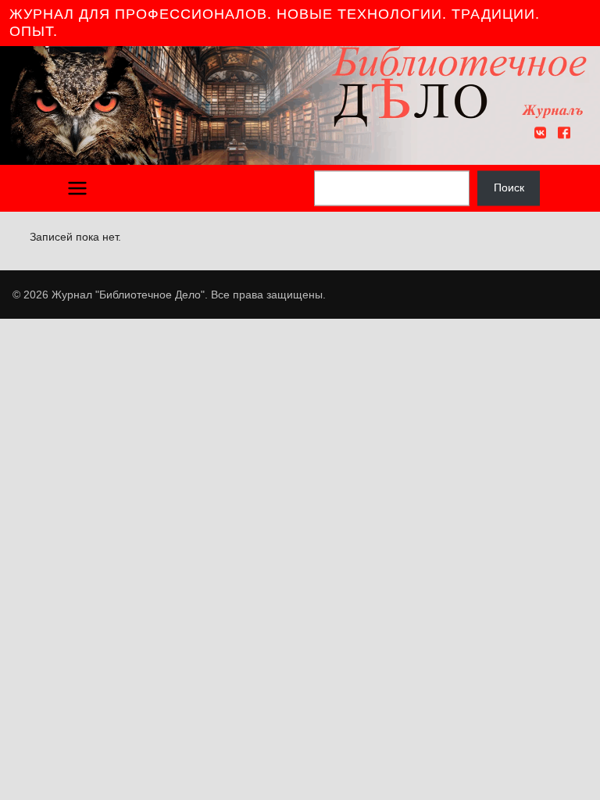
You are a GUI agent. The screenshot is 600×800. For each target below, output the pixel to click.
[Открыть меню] (77, 188)
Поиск (509, 187)
